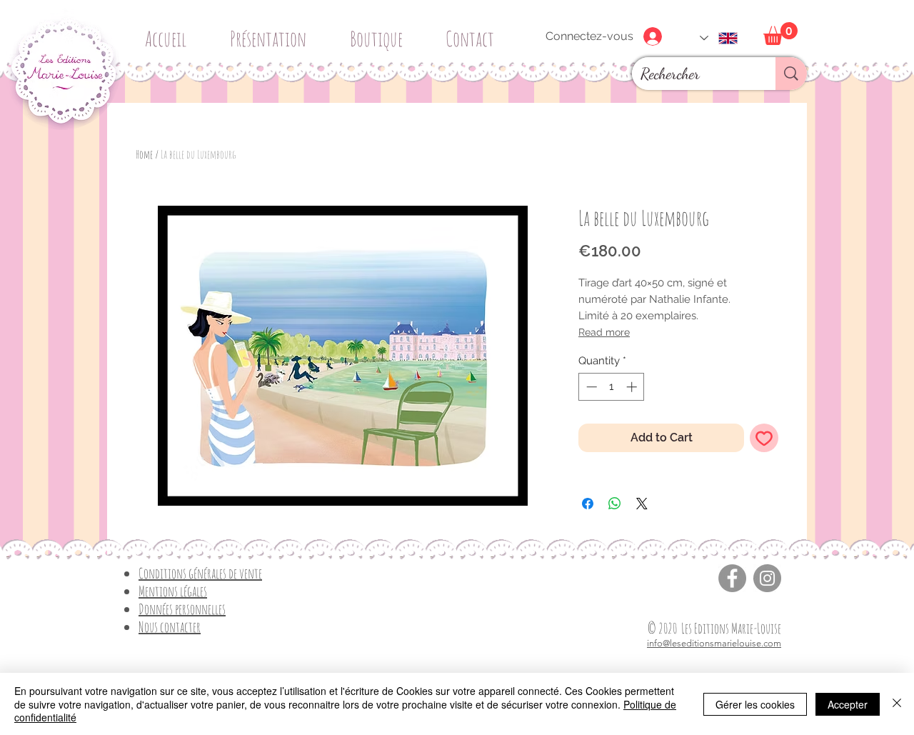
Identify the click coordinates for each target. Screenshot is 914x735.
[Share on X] (642, 503)
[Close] (896, 704)
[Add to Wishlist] (764, 438)
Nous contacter (170, 627)
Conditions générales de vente (200, 573)
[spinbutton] (611, 387)
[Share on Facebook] (587, 503)
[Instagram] (767, 578)
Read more (604, 332)
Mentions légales (173, 591)
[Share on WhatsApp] (614, 503)
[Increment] (633, 387)
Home (144, 154)
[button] (381, 32)
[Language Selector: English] (719, 38)
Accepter (848, 704)
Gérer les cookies (755, 704)
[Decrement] (590, 387)
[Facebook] (732, 578)
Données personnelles (182, 609)
